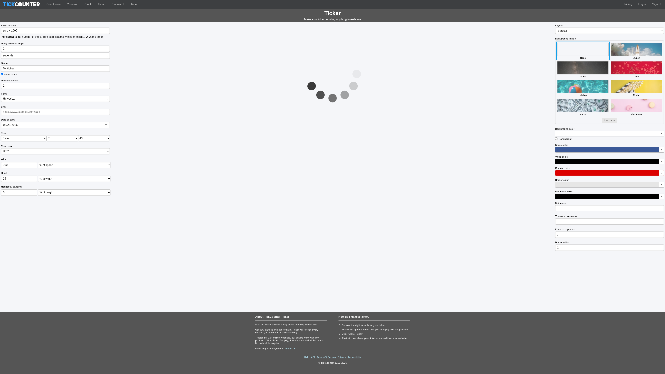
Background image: (566, 38)
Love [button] (636, 76)
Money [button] (583, 114)
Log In (642, 4)
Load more (609, 120)
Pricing (627, 4)
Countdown (53, 4)
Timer (134, 4)
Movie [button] (636, 95)
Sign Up (657, 4)
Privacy (342, 357)
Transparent (564, 138)
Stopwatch (118, 4)
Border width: (562, 242)
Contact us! (290, 348)
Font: (4, 93)
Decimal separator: (565, 229)
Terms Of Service (326, 357)
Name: (4, 63)
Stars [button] (583, 76)
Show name (10, 74)
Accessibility (354, 357)
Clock (88, 4)
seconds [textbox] (8, 55)
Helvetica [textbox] (9, 98)
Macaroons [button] (636, 114)
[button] (609, 133)
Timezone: (6, 146)
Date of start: (8, 119)
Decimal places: (9, 80)
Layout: (559, 25)
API (313, 357)
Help (306, 357)
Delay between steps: (13, 43)
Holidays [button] (583, 95)
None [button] (583, 58)
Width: (4, 159)
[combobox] (55, 55)
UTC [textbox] (6, 151)
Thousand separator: (566, 216)
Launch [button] (636, 58)
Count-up (72, 4)
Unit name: (561, 203)
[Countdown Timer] (21, 4)
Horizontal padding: (11, 186)
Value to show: (9, 25)
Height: (5, 173)
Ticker (101, 4)
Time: (4, 133)
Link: (3, 106)
